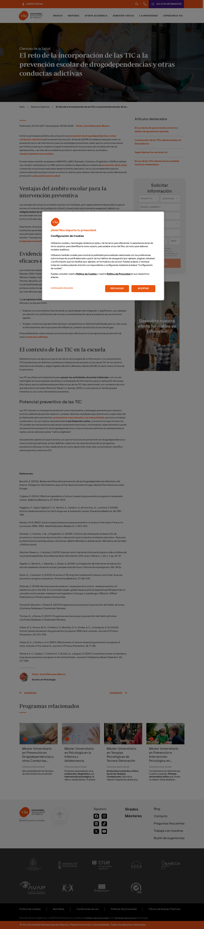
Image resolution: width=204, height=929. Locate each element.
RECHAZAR (117, 289)
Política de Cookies (86, 274)
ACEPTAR (143, 289)
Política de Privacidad (119, 274)
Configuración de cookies (62, 288)
